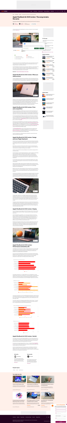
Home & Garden (40, 11)
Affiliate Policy (38, 417)
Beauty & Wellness (46, 11)
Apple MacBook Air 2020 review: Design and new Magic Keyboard (48, 46)
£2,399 (21, 119)
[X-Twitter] (59, 11)
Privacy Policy (22, 417)
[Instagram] (60, 11)
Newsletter (52, 11)
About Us (33, 417)
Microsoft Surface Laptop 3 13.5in (33, 122)
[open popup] (37, 95)
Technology (35, 11)
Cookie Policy (41, 46)
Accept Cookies (41, 48)
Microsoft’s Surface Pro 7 (16, 130)
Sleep (31, 11)
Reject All (36, 48)
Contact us (14, 417)
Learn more (17, 30)
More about (15, 362)
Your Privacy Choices (28, 417)
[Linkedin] (57, 11)
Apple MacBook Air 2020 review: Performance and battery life (47, 50)
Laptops (20, 14)
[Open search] (65, 11)
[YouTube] (62, 11)
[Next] (37, 40)
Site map (18, 417)
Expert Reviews (3, 11)
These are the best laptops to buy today (22, 71)
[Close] (44, 43)
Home (13, 14)
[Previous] (14, 40)
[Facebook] (55, 11)
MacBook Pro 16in (24, 118)
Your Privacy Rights (26, 48)
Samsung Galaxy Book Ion (18, 128)
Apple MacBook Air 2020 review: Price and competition (48, 43)
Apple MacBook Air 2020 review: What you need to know (48, 41)
